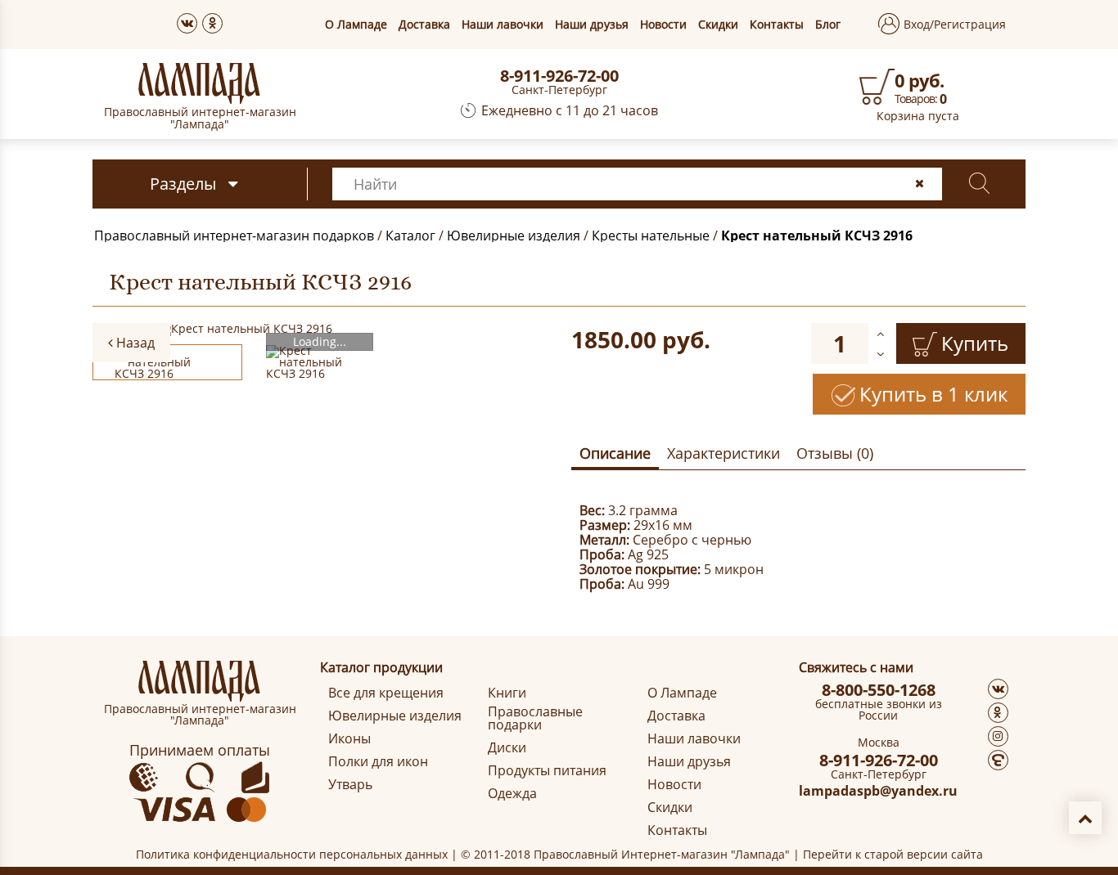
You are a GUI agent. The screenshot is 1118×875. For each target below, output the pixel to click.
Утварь (350, 784)
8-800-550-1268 (878, 690)
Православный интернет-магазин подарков (234, 236)
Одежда (512, 793)
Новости (663, 24)
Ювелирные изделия (513, 236)
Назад (134, 343)
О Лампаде (356, 24)
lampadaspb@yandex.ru (878, 790)
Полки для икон (378, 761)
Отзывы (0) (834, 453)
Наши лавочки (502, 24)
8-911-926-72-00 (559, 76)
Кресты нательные (651, 236)
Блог (828, 24)
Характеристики (723, 453)
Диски (507, 747)
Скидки (718, 24)
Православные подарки (535, 718)
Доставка (424, 24)
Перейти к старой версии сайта (893, 854)
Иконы (349, 738)
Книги (507, 692)
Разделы (183, 184)
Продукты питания (547, 770)
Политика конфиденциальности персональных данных (292, 854)
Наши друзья (592, 24)
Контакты (777, 24)
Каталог (410, 236)
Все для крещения (386, 692)
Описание (615, 453)
